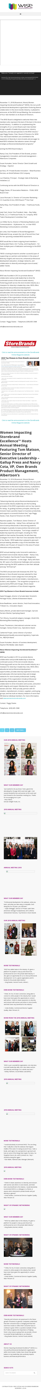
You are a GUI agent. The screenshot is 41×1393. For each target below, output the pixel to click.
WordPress (18, 1388)
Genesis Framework (32, 1386)
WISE (20, 7)
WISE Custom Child (19, 1386)
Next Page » (20, 730)
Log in (24, 1388)
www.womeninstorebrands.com (14, 698)
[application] (20, 83)
